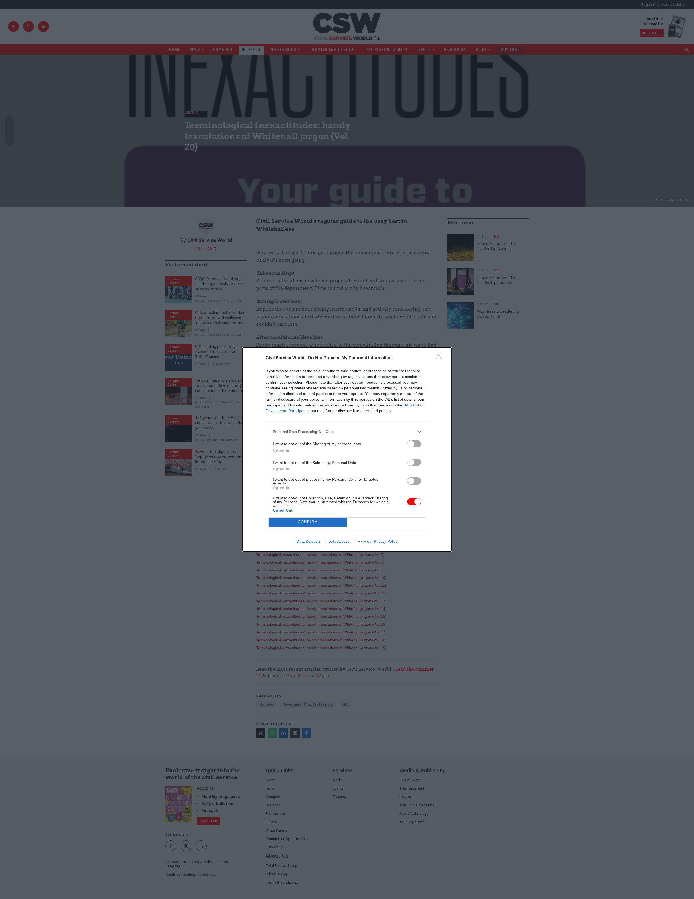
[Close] (441, 358)
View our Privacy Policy (377, 541)
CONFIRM (308, 522)
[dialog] (347, 450)
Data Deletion (308, 541)
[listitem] (347, 432)
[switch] (414, 443)
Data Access (338, 541)
